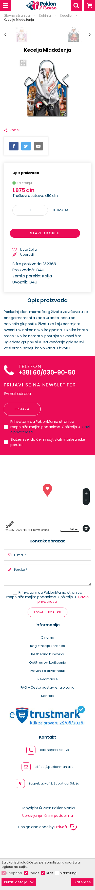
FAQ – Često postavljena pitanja (47, 687)
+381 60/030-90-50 (46, 372)
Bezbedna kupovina (47, 654)
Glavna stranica (17, 16)
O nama (47, 637)
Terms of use (41, 529)
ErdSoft (61, 826)
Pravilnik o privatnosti (47, 670)
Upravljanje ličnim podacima (47, 815)
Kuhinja (45, 16)
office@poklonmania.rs (53, 767)
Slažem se (82, 882)
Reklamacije (47, 679)
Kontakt (47, 695)
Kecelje (66, 16)
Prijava (22, 409)
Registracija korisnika (47, 645)
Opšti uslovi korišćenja (47, 662)
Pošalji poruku (47, 612)
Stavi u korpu (45, 233)
